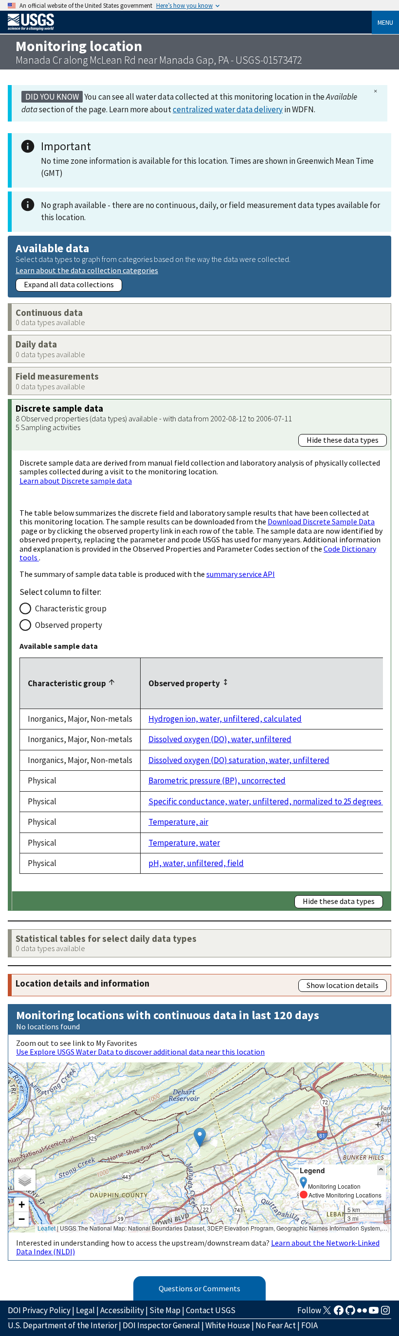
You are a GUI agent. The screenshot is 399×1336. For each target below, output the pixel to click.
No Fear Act (275, 1325)
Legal (85, 1310)
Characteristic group (71, 608)
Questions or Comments (199, 1288)
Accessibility (122, 1310)
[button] (200, 1137)
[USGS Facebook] (339, 1313)
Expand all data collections (69, 284)
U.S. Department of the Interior (62, 1325)
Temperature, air (178, 821)
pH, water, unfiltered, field (196, 863)
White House (227, 1325)
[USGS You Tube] (374, 1313)
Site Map (165, 1310)
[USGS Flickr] (362, 1313)
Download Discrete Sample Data (321, 521)
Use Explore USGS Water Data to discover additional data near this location (140, 1052)
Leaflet (46, 1228)
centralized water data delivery (228, 109)
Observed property (68, 625)
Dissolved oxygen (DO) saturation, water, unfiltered (238, 760)
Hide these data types (343, 440)
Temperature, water (184, 842)
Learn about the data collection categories (87, 270)
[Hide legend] (381, 1170)
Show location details (343, 985)
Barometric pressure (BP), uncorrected (217, 780)
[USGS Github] (350, 1313)
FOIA (309, 1325)
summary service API (240, 574)
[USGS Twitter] (327, 1313)
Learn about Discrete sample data (75, 481)
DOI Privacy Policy (39, 1310)
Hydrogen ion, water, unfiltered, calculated (225, 718)
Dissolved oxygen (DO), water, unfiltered (219, 739)
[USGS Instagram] (385, 1313)
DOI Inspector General (161, 1325)
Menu (385, 22)
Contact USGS (211, 1310)
